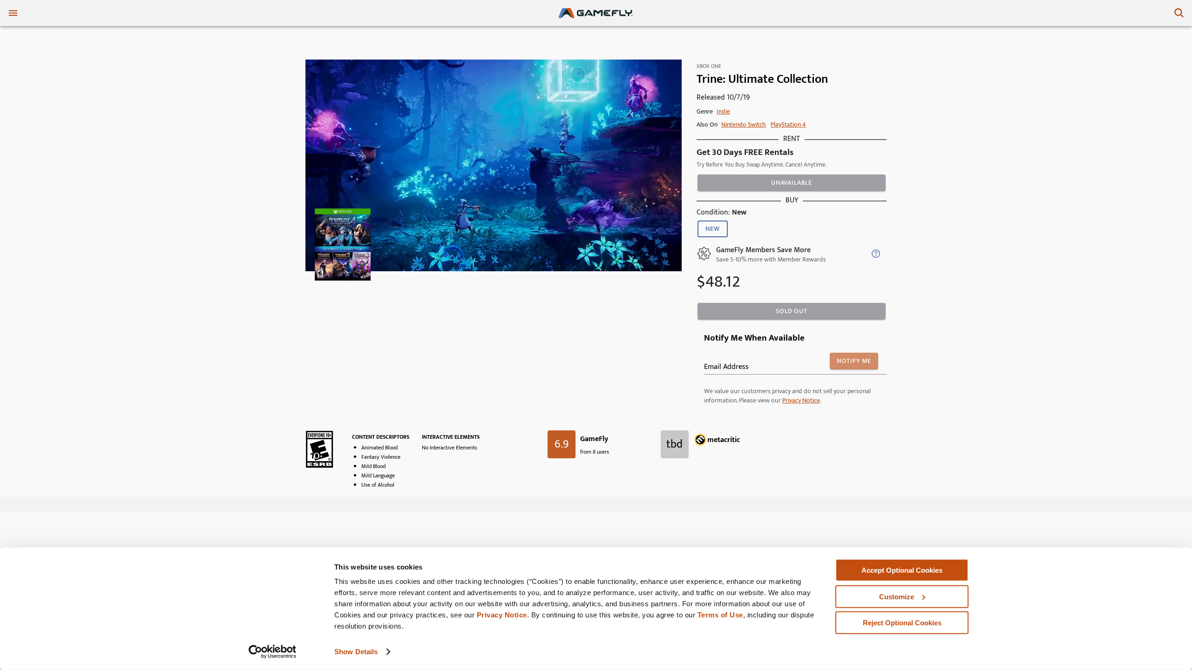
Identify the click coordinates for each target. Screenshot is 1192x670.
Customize (896, 596)
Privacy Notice (502, 615)
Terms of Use (720, 615)
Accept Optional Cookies (901, 570)
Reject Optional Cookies (902, 623)
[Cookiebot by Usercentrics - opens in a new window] (272, 652)
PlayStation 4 (788, 124)
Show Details (356, 652)
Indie (723, 111)
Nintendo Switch (743, 124)
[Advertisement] (596, 536)
